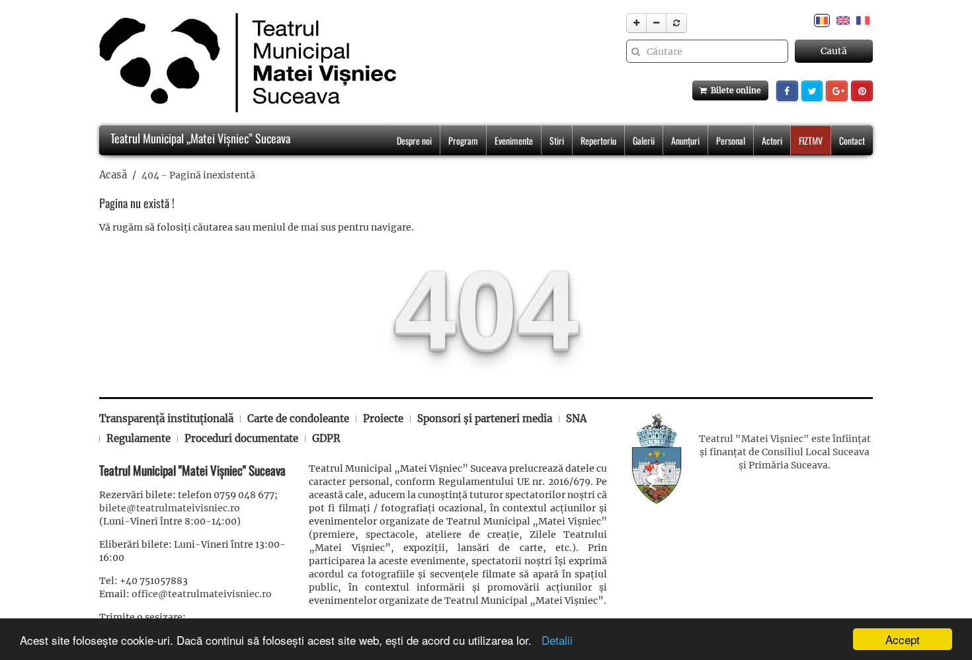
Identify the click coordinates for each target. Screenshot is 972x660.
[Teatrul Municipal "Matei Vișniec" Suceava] (244, 62)
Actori (772, 140)
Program (463, 140)
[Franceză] (862, 19)
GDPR (326, 438)
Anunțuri (685, 140)
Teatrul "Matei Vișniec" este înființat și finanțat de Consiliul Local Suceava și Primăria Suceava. (785, 452)
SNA (576, 418)
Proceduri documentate (241, 438)
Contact (852, 140)
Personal (730, 140)
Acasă (113, 174)
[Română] (822, 19)
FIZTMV (811, 140)
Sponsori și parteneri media (484, 418)
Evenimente (514, 140)
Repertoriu (598, 140)
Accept (902, 639)
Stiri (556, 140)
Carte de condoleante (298, 418)
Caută (834, 51)
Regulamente (138, 438)
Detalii (554, 640)
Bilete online (734, 90)
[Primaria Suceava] (656, 457)
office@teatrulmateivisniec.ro (202, 594)
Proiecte (383, 418)
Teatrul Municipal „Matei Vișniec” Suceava (199, 138)
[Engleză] (843, 19)
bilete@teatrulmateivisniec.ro (169, 508)
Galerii (644, 140)
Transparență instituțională (166, 418)
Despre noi (414, 140)
